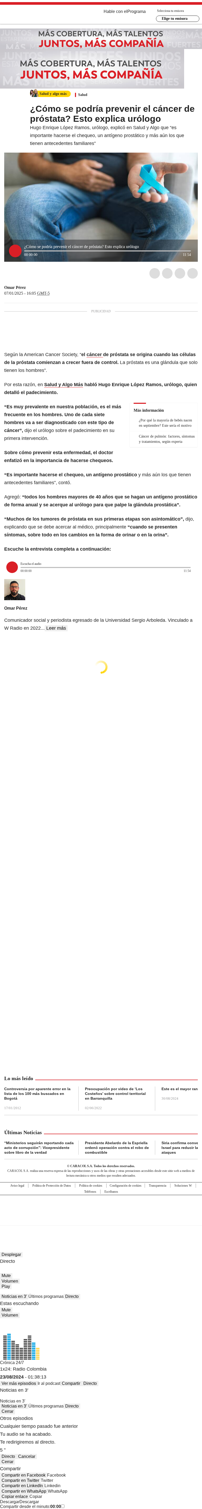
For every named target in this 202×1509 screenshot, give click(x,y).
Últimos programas (46, 1296)
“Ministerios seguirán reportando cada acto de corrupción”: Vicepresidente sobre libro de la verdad (39, 1147)
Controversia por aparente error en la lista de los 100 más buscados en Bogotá (37, 1093)
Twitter (167, 273)
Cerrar (7, 1411)
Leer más (56, 628)
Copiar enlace (15, 1496)
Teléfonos (90, 1191)
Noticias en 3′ (14, 1296)
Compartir (71, 1383)
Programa (136, 11)
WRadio (33, 15)
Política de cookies (90, 1185)
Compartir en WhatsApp (24, 1491)
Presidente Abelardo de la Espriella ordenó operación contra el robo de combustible (117, 1147)
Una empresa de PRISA (101, 1206)
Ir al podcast (49, 1383)
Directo (72, 1296)
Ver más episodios (19, 1383)
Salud (82, 95)
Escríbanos (111, 1191)
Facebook (154, 273)
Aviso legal (17, 1185)
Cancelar (26, 1456)
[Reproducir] (15, 251)
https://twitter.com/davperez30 (29, 287)
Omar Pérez (15, 287)
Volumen (10, 1281)
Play (6, 1286)
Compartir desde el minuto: (30, 1506)
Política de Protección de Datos (51, 1185)
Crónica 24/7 (12, 1362)
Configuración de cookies (126, 1185)
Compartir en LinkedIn (22, 1485)
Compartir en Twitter (20, 1480)
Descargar (9, 1502)
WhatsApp (192, 273)
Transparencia (157, 1185)
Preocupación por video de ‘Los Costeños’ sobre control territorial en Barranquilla (115, 1093)
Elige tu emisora (175, 19)
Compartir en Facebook (24, 1475)
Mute (6, 1275)
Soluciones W (183, 1185)
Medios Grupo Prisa (101, 1219)
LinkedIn (180, 273)
